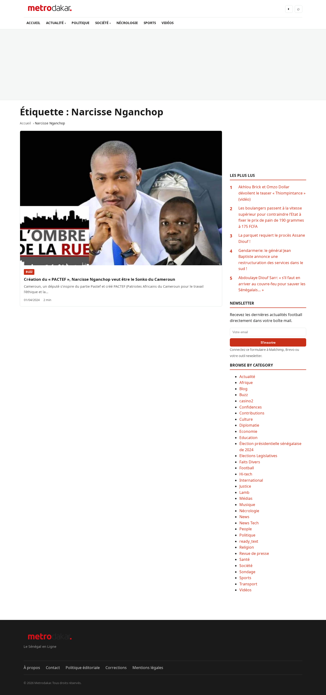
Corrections (116, 667)
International (251, 480)
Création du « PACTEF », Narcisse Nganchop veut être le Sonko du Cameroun (99, 279)
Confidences (250, 407)
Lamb (244, 492)
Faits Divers (249, 462)
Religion (246, 547)
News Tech (249, 523)
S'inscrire (268, 342)
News (244, 516)
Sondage (247, 571)
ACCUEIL (33, 22)
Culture (246, 419)
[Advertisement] (163, 64)
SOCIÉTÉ (102, 22)
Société (245, 565)
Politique (247, 535)
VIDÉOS (168, 22)
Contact (53, 667)
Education (248, 437)
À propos (32, 667)
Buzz (29, 272)
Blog (243, 388)
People (245, 528)
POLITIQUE (80, 22)
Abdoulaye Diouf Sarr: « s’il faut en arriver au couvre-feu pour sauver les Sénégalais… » (271, 283)
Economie (248, 431)
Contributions (251, 413)
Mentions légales (147, 667)
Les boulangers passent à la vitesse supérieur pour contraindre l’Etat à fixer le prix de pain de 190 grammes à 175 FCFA (271, 217)
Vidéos (245, 590)
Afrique (246, 382)
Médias (245, 498)
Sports (245, 577)
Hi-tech (245, 474)
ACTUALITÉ (55, 22)
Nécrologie (249, 510)
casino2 (246, 401)
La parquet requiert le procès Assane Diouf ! (271, 238)
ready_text (248, 541)
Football (246, 467)
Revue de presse (254, 553)
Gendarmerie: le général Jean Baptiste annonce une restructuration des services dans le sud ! (270, 259)
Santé (244, 559)
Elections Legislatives (258, 455)
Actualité (247, 376)
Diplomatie (249, 425)
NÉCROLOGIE (127, 22)
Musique (247, 504)
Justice (245, 486)
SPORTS (150, 22)
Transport (248, 584)
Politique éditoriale (83, 667)
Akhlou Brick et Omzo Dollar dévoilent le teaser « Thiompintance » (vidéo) (271, 193)
